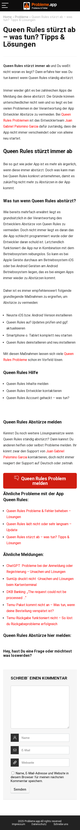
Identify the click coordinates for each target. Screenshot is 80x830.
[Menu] (5, 5)
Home (7, 17)
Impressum (18, 824)
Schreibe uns (61, 824)
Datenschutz (39, 824)
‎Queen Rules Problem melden (43, 481)
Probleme (21, 17)
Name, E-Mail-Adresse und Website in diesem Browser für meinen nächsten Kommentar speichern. (40, 777)
